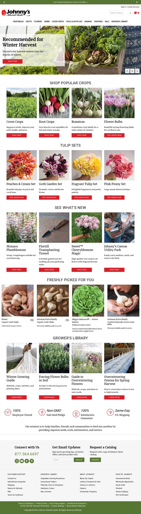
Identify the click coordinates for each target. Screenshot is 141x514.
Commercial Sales (123, 478)
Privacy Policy (41, 503)
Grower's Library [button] (119, 21)
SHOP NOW (12, 61)
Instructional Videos (49, 482)
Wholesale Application (124, 482)
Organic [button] (88, 21)
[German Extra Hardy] (53, 301)
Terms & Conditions (15, 495)
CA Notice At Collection (76, 503)
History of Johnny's (87, 485)
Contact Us (12, 478)
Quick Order (120, 485)
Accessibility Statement (76, 506)
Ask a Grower (46, 492)
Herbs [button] (47, 21)
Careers (83, 488)
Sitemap (78, 510)
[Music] (18, 301)
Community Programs (88, 492)
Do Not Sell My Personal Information (34, 506)
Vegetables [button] (18, 21)
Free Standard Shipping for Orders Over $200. (69, 2)
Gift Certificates (122, 495)
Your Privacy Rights (57, 503)
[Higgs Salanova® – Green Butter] (88, 301)
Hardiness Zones (47, 488)
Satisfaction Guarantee (16, 482)
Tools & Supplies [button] (74, 21)
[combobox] (121, 13)
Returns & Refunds (15, 488)
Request (95, 460)
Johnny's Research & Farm (90, 482)
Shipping (11, 485)
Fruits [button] (29, 21)
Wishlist (119, 488)
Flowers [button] (38, 21)
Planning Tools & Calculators (52, 485)
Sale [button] (107, 21)
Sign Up (79, 460)
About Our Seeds (86, 478)
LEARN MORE (16, 397)
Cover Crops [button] (58, 21)
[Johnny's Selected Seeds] (16, 12)
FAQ (9, 492)
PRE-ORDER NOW (114, 135)
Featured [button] (98, 21)
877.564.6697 (27, 454)
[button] (4, 2)
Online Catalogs (122, 492)
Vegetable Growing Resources (53, 478)
